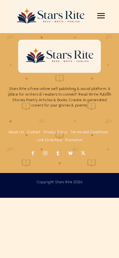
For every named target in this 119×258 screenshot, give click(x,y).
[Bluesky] (70, 153)
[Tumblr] (57, 153)
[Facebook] (32, 153)
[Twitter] (83, 153)
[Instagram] (45, 153)
